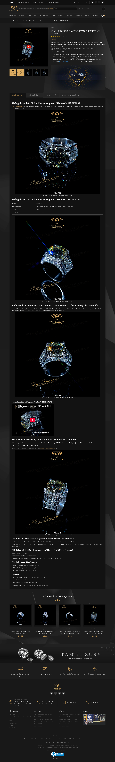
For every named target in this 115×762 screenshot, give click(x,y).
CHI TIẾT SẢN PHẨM (17, 95)
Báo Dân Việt (13, 723)
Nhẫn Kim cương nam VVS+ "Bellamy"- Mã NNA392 (94, 632)
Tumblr (61, 739)
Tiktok (71, 739)
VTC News (12, 720)
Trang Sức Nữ (57, 16)
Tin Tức (95, 16)
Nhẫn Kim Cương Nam (29, 21)
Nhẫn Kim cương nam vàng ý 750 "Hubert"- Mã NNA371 (70, 632)
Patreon (89, 739)
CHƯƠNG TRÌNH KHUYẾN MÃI (70, 95)
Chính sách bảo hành (39, 716)
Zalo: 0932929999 (72, 702)
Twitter (33, 739)
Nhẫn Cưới (69, 16)
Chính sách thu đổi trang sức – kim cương (45, 714)
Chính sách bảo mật (39, 726)
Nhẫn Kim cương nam (18, 106)
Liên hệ (87, 16)
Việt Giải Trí (12, 727)
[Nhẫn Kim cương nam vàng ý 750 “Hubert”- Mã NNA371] (28, 72)
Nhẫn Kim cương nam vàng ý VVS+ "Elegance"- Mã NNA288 (45, 632)
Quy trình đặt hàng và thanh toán (43, 719)
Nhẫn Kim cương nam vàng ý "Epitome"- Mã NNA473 (21, 632)
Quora (80, 739)
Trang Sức (32, 16)
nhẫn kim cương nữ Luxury (47, 448)
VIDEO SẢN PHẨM (51, 95)
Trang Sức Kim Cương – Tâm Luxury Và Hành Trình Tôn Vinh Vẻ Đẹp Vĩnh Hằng (38, 2)
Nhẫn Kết (79, 16)
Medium (57, 739)
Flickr (47, 739)
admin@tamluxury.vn (97, 702)
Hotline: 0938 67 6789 (47, 703)
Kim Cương (22, 16)
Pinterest (43, 739)
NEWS (11, 2)
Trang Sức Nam (44, 16)
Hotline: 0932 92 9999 (48, 701)
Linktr (84, 739)
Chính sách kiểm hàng (40, 723)
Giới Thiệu (12, 714)
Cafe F (11, 730)
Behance (66, 739)
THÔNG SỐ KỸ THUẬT (35, 95)
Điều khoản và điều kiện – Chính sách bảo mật (21, 717)
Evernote (37, 739)
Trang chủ (13, 16)
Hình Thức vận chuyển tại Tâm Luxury (44, 721)
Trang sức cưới (53, 736)
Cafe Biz (12, 725)
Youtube (52, 739)
